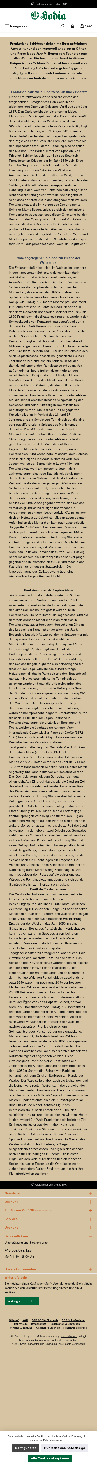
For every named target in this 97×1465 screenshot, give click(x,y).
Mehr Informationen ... (55, 1440)
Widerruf (14, 1320)
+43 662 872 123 (18, 1250)
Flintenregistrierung (75, 1327)
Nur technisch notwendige (64, 1448)
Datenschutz (38, 1324)
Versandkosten (69, 1336)
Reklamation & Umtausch (65, 1324)
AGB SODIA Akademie (45, 1320)
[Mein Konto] (72, 26)
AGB (25, 1320)
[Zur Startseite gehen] (48, 15)
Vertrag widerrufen (21, 1301)
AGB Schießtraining (73, 1320)
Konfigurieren (25, 1448)
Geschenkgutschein (48, 1327)
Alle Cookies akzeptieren (50, 1458)
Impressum (21, 1324)
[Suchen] (62, 26)
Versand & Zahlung (21, 1327)
